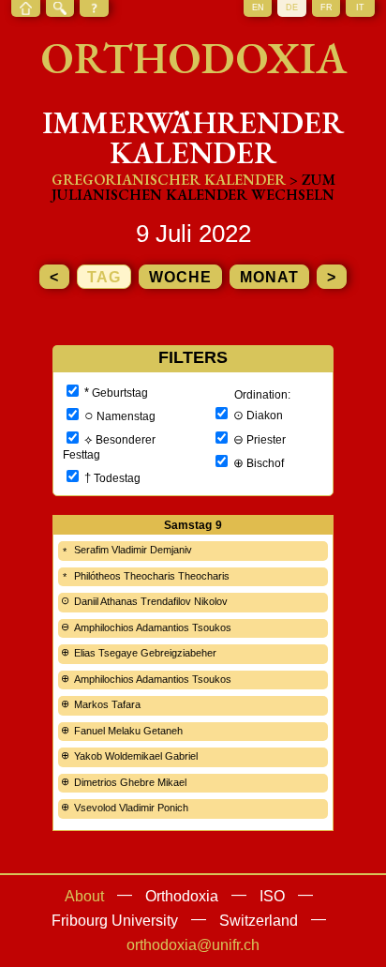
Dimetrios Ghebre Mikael (130, 782)
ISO (272, 896)
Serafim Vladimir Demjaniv (133, 549)
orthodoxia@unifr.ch (193, 945)
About (84, 896)
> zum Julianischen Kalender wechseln (193, 187)
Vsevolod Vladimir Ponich (131, 807)
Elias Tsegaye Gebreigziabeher (145, 652)
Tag (104, 277)
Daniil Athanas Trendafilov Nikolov (151, 601)
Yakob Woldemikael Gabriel (136, 756)
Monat (269, 277)
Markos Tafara (107, 704)
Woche (180, 277)
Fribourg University (115, 921)
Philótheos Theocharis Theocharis (152, 576)
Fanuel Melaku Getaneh (128, 730)
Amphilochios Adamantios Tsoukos (152, 627)
